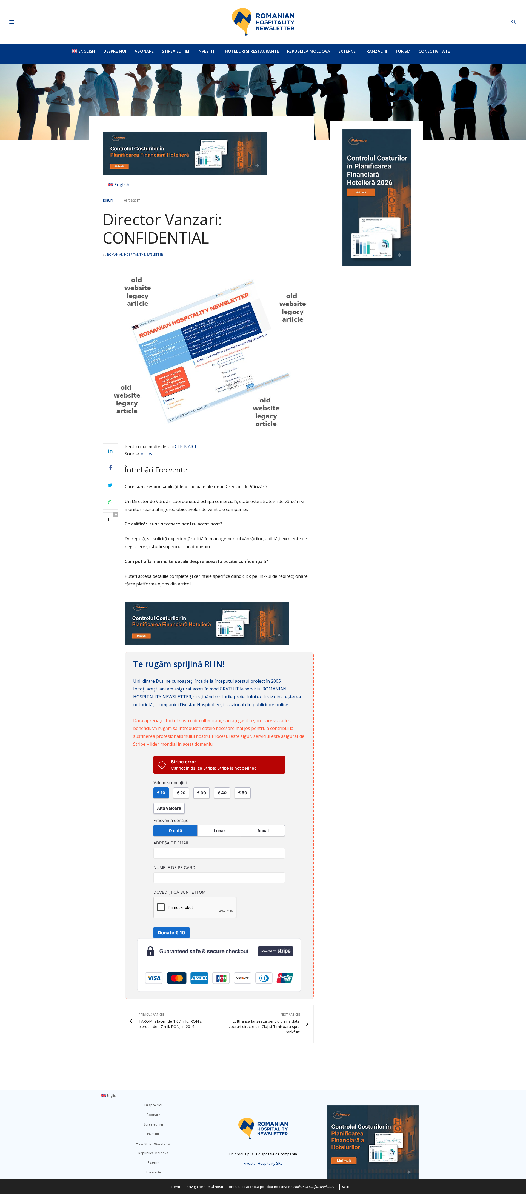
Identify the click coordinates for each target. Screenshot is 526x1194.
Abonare (144, 51)
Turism (402, 51)
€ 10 (161, 792)
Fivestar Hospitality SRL (263, 1163)
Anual (263, 830)
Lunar (219, 830)
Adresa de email (171, 843)
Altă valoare (169, 808)
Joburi (108, 200)
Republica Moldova (308, 51)
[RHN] (263, 22)
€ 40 (222, 792)
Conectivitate (434, 51)
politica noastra (273, 1186)
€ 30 (201, 792)
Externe (347, 51)
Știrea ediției (175, 51)
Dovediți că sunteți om (179, 892)
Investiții (207, 51)
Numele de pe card (174, 867)
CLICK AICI (185, 447)
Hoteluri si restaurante (252, 51)
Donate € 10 (171, 932)
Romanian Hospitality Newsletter (135, 254)
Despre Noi (114, 51)
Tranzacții (375, 51)
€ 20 (181, 792)
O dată (175, 830)
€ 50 (242, 792)
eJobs (146, 454)
